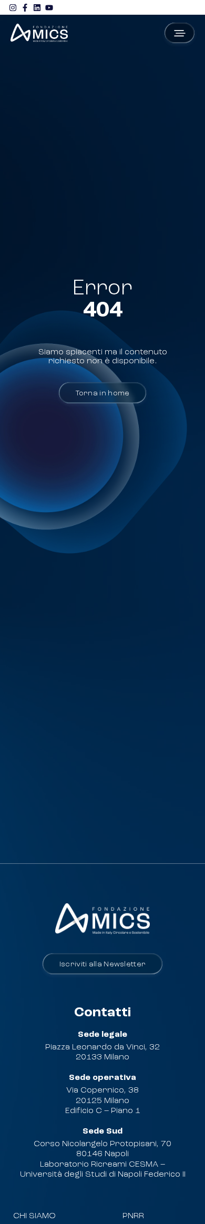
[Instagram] (12, 7)
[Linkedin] (37, 7)
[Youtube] (49, 7)
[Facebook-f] (24, 7)
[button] (179, 33)
